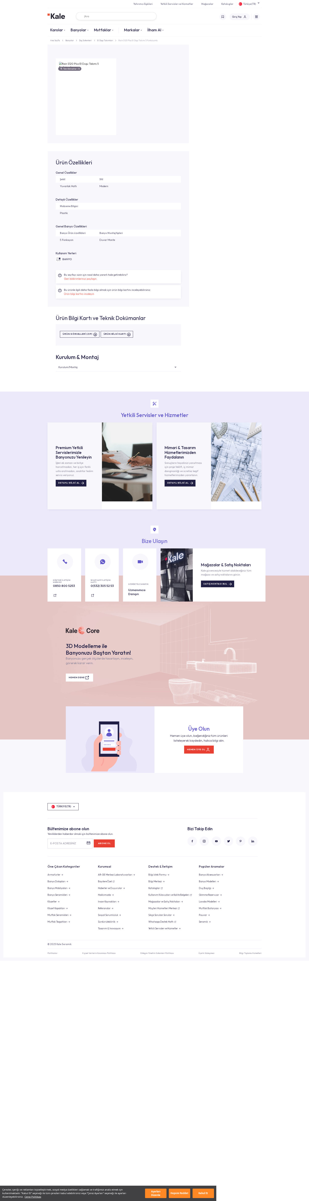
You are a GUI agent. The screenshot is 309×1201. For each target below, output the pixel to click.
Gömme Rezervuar (209, 894)
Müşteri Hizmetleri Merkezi (162, 908)
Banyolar (78, 30)
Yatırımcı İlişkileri (143, 4)
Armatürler (54, 874)
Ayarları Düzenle (155, 1193)
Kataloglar (227, 4)
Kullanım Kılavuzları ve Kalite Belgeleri (168, 894)
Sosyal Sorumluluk (108, 915)
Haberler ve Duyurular (110, 888)
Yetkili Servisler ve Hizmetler (177, 4)
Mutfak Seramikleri (58, 915)
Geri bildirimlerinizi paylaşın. (80, 278)
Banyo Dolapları (56, 881)
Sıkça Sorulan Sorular (160, 915)
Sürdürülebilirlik (106, 921)
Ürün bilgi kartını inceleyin (79, 293)
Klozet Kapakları (56, 908)
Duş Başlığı (205, 888)
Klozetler (52, 901)
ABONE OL (104, 843)
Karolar (56, 30)
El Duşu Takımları (105, 40)
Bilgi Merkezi (155, 881)
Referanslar (104, 908)
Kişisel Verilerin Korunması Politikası (99, 953)
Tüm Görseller (71, 68)
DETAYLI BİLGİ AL (69, 482)
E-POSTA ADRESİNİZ (63, 843)
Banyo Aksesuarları (209, 874)
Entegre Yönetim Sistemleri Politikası (157, 953)
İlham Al (154, 30)
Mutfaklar (102, 30)
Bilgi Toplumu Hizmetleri (250, 953)
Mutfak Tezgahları (57, 921)
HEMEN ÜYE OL (196, 749)
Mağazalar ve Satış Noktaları (164, 901)
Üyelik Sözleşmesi (206, 953)
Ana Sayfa (55, 40)
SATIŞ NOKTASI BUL (215, 583)
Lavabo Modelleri (208, 901)
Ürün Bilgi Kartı (115, 334)
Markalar (132, 30)
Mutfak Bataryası (209, 908)
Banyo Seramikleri (57, 894)
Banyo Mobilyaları (57, 888)
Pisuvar (203, 915)
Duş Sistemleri (85, 40)
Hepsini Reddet (179, 1193)
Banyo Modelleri (207, 881)
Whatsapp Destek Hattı (160, 921)
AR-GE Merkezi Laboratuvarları (115, 874)
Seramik (203, 921)
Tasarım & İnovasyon (109, 928)
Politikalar (52, 953)
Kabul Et (203, 1193)
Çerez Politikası (33, 1196)
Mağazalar (207, 4)
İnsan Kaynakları (107, 901)
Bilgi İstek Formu (157, 874)
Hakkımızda (104, 894)
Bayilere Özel (105, 881)
